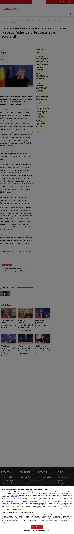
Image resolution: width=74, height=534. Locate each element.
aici (29, 504)
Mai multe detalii (15, 496)
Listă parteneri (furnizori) (8, 522)
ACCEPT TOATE (37, 526)
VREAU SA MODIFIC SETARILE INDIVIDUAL (36, 530)
